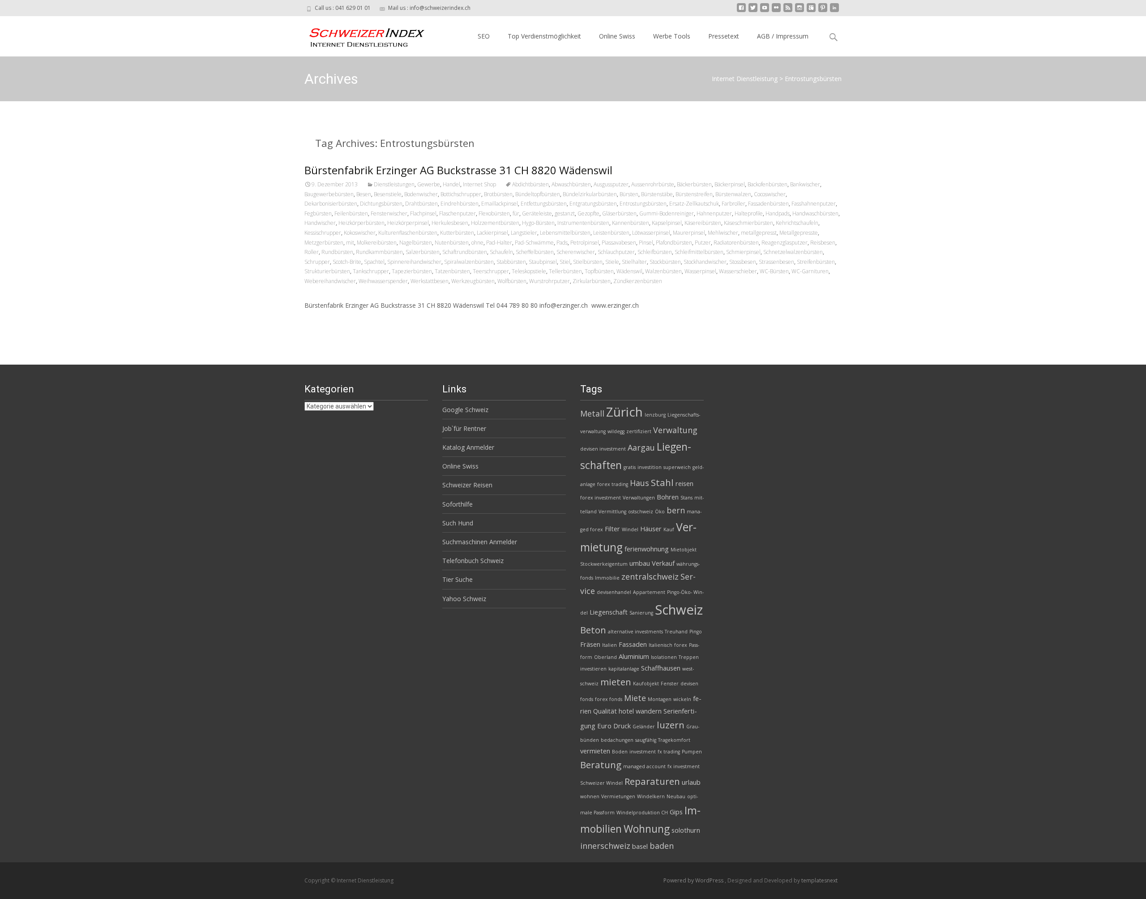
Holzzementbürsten (495, 223)
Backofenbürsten (767, 184)
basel (640, 846)
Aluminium (634, 656)
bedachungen (617, 740)
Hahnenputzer (714, 213)
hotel (626, 710)
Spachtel (374, 262)
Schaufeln (501, 252)
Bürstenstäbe (657, 194)
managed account (644, 766)
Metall (592, 413)
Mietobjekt (684, 549)
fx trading (669, 751)
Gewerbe (428, 184)
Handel (451, 184)
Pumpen (692, 751)
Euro (604, 725)
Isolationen (664, 657)
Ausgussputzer (611, 184)
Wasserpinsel (700, 271)
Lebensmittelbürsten (565, 233)
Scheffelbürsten (535, 252)
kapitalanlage (623, 669)
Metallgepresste (798, 233)
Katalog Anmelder (468, 447)
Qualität (605, 710)
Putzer (703, 242)
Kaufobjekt (646, 683)
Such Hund (457, 523)
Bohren (668, 496)
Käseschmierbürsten (748, 223)
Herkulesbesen (450, 223)
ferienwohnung (646, 548)
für (516, 213)
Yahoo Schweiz (464, 598)
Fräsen (590, 644)
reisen (684, 483)
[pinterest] (822, 11)
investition (649, 467)
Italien (609, 645)
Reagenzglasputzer (784, 242)
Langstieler (524, 233)
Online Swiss (617, 36)
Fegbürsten (318, 213)
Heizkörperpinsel (408, 223)
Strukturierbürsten (327, 271)
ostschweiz (640, 511)
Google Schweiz (465, 409)
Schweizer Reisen (467, 485)
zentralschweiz (650, 576)
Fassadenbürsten (768, 203)
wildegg (615, 431)
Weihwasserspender (383, 281)
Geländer (644, 726)
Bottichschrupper (460, 194)
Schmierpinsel (743, 252)
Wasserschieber (738, 271)
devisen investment (603, 449)
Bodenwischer (421, 194)
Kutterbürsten (457, 233)
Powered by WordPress (694, 880)
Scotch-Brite (347, 262)
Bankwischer (805, 184)
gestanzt (565, 213)
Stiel (565, 262)
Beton (593, 630)
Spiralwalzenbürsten (469, 262)
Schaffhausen (660, 667)
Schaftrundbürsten (464, 252)
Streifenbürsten (816, 262)
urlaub (691, 782)
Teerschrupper (491, 271)
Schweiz (679, 610)
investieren (593, 669)
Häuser (651, 528)
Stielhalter (634, 262)
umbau (639, 563)
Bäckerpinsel (729, 184)
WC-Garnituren (810, 271)
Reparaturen (652, 781)
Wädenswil (629, 271)
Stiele (612, 262)
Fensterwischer (389, 213)
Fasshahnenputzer (813, 203)
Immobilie (607, 578)
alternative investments (635, 631)
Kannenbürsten (630, 223)
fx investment (683, 766)
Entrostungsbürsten (643, 203)
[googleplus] (811, 11)
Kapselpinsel (667, 223)
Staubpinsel (543, 262)
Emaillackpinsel (499, 203)
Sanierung (641, 613)
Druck (622, 725)
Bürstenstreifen (694, 194)
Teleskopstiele (529, 271)
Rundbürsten (337, 252)
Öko (660, 511)
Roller (311, 252)
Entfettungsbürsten (544, 203)
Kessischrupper (322, 233)
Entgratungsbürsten (593, 203)
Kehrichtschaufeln (797, 223)
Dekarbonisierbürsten (330, 203)
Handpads (777, 213)
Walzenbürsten (663, 271)
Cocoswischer (770, 194)
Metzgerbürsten (323, 242)
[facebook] (741, 11)
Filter (612, 528)
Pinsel (646, 242)
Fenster (670, 683)
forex (680, 645)
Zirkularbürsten (592, 281)
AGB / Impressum (782, 36)
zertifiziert (638, 431)
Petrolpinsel (584, 242)
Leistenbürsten (611, 233)
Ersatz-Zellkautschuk (694, 203)
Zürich (624, 411)
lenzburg (655, 415)
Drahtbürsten (421, 203)
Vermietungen (618, 796)
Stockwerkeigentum (604, 564)
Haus (639, 482)
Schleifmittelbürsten (699, 252)
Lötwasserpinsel (651, 233)
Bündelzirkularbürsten (590, 194)
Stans (686, 498)
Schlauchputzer (616, 252)
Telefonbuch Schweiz (473, 560)
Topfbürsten (599, 271)
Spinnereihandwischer (414, 262)
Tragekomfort (674, 740)
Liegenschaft (609, 611)
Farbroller (733, 203)
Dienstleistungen (394, 184)
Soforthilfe (457, 504)
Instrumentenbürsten (583, 223)
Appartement (649, 592)
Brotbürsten (498, 194)
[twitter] (752, 11)
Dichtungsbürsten (381, 203)
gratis (630, 467)
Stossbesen (742, 262)
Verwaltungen (639, 498)
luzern (670, 724)
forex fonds (608, 699)
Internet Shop (479, 184)
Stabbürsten (511, 262)
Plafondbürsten (674, 242)
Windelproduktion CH (642, 812)
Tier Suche (457, 579)
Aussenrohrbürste (652, 184)
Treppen (689, 657)
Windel (630, 529)
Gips (676, 811)
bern (676, 510)
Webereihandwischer (330, 281)
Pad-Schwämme (534, 242)
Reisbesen (822, 242)
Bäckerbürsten (694, 184)
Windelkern (651, 796)
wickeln (682, 699)
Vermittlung (612, 511)
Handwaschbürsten (815, 213)
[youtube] (764, 11)
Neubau (676, 796)
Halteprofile (749, 213)
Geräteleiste (537, 213)
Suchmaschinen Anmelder (479, 542)
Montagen (659, 699)
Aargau (641, 447)
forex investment (600, 498)
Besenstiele (388, 194)
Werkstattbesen (430, 281)
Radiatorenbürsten (736, 242)
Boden (620, 751)
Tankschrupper (371, 271)
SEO (484, 36)
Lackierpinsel (492, 233)
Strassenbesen (776, 262)
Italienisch (660, 645)
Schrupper (317, 262)
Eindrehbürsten (459, 203)
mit (350, 242)
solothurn (685, 830)
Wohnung (647, 829)
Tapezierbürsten (412, 271)
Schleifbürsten (654, 252)
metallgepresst (759, 233)
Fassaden (633, 644)
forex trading (612, 484)
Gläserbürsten (619, 213)
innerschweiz (605, 845)
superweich (677, 467)
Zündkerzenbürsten (637, 281)
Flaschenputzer (457, 213)
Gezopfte (588, 213)
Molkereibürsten (377, 242)
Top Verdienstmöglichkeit (544, 36)
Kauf (668, 529)
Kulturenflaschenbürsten (407, 233)
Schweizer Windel (601, 783)
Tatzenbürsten (452, 271)
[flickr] (776, 11)
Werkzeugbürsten (473, 281)
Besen (363, 194)
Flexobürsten (494, 213)
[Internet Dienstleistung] (360, 34)
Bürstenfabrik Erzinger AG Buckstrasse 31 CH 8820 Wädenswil (458, 170)
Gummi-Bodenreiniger (666, 213)
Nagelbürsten (415, 242)
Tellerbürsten (565, 271)
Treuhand (676, 631)
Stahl (662, 482)
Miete (635, 698)
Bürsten (629, 194)
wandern (649, 710)
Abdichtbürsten (530, 184)
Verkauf (663, 563)
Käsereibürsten (702, 223)
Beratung (600, 764)
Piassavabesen (619, 242)
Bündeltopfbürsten (537, 194)
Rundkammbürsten (379, 252)
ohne (477, 242)
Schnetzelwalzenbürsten (793, 252)
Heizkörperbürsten (361, 223)
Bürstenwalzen (733, 194)
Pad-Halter (499, 242)
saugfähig (645, 740)
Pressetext (723, 36)
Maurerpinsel (689, 233)
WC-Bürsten (774, 271)
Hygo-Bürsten (538, 223)
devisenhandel (614, 592)
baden (662, 845)
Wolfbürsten (511, 281)
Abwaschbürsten (571, 184)
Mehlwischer (723, 233)
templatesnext (819, 880)
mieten (615, 681)
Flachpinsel (423, 213)
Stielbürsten (588, 262)
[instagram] (799, 11)
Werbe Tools (671, 36)
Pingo (695, 631)
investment (642, 751)
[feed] (787, 11)
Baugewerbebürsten (329, 194)
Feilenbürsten (351, 213)
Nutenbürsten (452, 242)
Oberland (605, 657)
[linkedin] (834, 11)
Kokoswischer (360, 233)
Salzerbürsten (423, 252)
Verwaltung (675, 430)
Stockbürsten (665, 262)
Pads (562, 242)
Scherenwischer (575, 252)
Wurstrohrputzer (549, 281)
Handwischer (320, 223)
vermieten (595, 750)
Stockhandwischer (705, 262)
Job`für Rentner (464, 428)
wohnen (589, 796)
